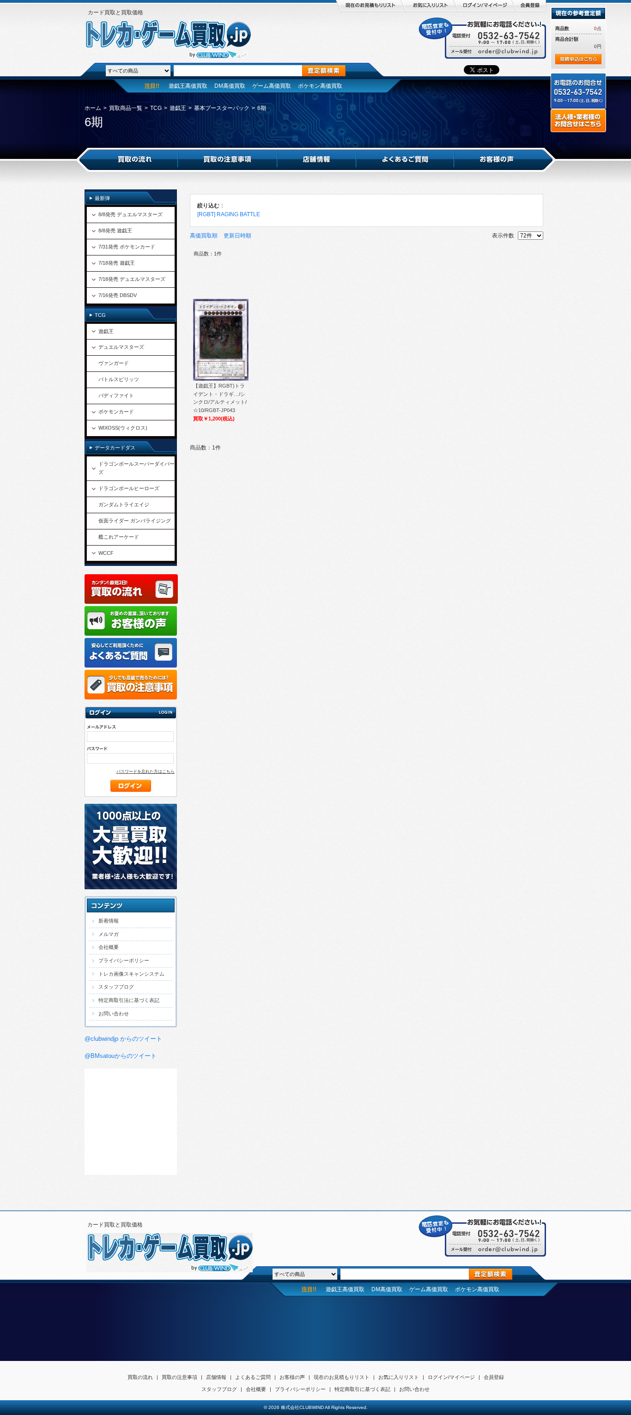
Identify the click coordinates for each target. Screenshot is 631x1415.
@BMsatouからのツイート (121, 1055)
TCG (156, 108)
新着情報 (108, 920)
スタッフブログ (116, 987)
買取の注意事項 (179, 1377)
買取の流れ (140, 1377)
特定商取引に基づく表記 (362, 1389)
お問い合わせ (113, 1013)
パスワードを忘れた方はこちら (145, 771)
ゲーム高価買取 (271, 86)
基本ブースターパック (221, 108)
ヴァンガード (113, 363)
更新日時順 (237, 235)
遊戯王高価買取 (188, 86)
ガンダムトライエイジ (123, 504)
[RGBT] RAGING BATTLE (228, 214)
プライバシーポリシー (123, 960)
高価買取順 (204, 235)
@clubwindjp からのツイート (123, 1038)
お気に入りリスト (398, 1377)
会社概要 (108, 947)
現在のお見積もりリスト (342, 1377)
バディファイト (116, 395)
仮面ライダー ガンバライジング (134, 520)
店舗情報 (216, 1377)
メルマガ (108, 934)
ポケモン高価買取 (320, 86)
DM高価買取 (229, 86)
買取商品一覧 (125, 108)
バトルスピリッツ (118, 379)
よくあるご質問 (253, 1377)
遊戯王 (178, 108)
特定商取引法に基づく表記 (128, 1000)
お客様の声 (292, 1377)
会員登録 (494, 1377)
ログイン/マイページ (451, 1377)
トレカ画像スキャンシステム (131, 974)
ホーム (93, 108)
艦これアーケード (118, 537)
